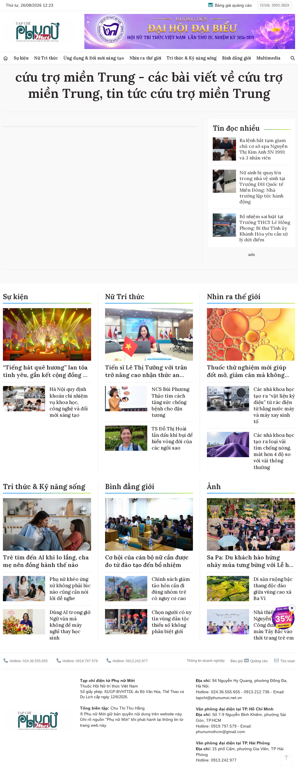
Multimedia (268, 58)
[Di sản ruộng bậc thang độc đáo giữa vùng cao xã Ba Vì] (228, 588)
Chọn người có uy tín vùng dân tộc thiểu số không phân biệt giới (171, 622)
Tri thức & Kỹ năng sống (192, 58)
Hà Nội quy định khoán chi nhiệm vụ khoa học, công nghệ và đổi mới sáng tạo (68, 402)
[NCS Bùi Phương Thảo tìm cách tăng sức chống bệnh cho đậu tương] (126, 398)
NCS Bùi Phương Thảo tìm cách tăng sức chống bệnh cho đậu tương (170, 402)
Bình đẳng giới (236, 58)
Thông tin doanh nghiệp (206, 661)
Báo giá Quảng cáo (249, 661)
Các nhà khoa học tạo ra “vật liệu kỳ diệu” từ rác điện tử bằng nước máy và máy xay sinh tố (274, 405)
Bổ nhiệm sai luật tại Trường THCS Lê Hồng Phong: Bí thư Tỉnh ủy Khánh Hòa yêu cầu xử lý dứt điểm (265, 228)
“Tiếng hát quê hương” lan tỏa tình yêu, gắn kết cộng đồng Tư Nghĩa (47, 375)
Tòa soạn (287, 661)
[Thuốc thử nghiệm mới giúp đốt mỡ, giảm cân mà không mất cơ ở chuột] (251, 334)
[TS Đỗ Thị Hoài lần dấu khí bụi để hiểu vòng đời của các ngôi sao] (126, 438)
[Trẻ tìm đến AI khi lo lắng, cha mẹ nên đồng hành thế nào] (47, 524)
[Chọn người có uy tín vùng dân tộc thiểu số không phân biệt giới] (126, 621)
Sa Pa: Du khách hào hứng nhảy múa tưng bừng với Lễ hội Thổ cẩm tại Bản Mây (250, 565)
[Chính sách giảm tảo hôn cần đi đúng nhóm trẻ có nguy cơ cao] (126, 588)
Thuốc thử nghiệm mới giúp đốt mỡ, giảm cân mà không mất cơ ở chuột (246, 375)
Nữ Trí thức (46, 58)
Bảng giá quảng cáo (233, 5)
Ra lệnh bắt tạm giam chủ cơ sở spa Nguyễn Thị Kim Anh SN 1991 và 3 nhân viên (264, 149)
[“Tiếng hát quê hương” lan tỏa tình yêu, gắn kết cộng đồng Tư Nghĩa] (47, 334)
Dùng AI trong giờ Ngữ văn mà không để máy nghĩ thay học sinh (70, 625)
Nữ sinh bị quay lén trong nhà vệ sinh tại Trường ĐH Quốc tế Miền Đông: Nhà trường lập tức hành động (262, 187)
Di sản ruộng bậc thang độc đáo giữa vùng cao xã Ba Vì (272, 589)
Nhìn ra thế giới (145, 58)
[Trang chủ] (5, 58)
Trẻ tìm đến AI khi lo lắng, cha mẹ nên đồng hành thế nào (46, 561)
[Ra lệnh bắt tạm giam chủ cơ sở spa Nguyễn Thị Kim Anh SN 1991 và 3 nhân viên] (224, 149)
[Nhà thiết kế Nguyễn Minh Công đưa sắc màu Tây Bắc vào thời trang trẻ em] (228, 621)
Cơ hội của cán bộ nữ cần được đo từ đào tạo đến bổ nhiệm (147, 561)
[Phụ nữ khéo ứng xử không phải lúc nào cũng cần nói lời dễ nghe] (24, 588)
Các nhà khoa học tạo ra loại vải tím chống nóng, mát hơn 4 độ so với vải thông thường (273, 451)
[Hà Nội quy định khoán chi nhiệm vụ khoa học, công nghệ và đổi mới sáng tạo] (24, 398)
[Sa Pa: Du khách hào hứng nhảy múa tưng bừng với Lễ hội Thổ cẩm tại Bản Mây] (251, 524)
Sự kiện (21, 58)
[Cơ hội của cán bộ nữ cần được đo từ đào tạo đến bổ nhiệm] (149, 524)
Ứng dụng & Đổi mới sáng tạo (93, 58)
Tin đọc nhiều (236, 128)
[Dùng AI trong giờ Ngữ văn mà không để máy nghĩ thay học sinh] (24, 621)
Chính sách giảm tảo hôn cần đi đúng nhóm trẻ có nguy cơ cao (171, 589)
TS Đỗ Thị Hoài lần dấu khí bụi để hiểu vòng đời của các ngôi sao (172, 438)
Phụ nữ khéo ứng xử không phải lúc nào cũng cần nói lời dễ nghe (70, 589)
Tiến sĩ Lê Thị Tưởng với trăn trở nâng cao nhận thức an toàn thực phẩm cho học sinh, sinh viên (147, 379)
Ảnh (214, 486)
